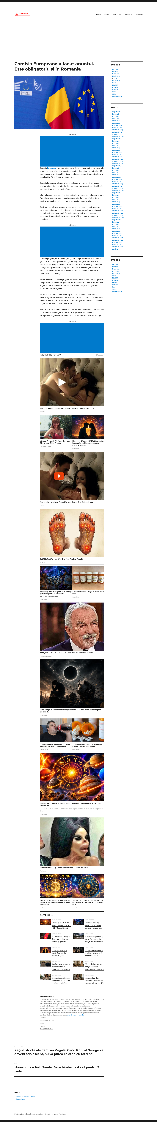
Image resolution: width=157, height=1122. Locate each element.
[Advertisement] (78, 45)
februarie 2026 (117, 125)
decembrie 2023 (117, 184)
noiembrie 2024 (117, 159)
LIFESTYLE (116, 81)
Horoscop (115, 74)
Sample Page (20, 1099)
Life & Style (116, 14)
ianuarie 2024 (117, 181)
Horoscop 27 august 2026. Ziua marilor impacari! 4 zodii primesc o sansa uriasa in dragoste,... (61, 955)
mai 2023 (115, 199)
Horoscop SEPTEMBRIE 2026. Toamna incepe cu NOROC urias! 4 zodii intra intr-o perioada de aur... (61, 928)
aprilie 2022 (116, 229)
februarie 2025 (117, 152)
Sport (114, 92)
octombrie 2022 (117, 215)
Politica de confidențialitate (25, 1097)
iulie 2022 (115, 222)
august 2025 (116, 139)
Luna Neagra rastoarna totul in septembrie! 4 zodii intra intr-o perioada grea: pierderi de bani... (94, 955)
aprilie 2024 (116, 175)
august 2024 (116, 166)
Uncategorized (117, 96)
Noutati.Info (18, 1114)
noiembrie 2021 (117, 240)
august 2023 (116, 193)
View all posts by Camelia (75, 1015)
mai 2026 (115, 118)
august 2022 (116, 220)
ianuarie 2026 (117, 127)
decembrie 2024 (117, 157)
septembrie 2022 (118, 217)
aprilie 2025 (116, 148)
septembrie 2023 (118, 190)
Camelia (43, 1017)
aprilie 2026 (116, 121)
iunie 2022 (115, 224)
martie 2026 (116, 123)
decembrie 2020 (117, 247)
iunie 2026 (116, 116)
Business (139, 14)
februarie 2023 (117, 206)
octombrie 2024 (117, 161)
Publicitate (115, 87)
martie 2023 (116, 204)
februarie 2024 (117, 179)
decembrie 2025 (117, 130)
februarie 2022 (117, 233)
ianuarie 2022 (117, 235)
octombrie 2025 (117, 134)
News (106, 14)
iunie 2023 (115, 197)
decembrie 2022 (117, 211)
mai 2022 (115, 226)
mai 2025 (115, 145)
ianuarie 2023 (116, 208)
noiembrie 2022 (117, 213)
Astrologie (115, 69)
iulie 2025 (115, 141)
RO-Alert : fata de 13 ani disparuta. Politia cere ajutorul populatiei (61, 939)
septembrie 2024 (118, 163)
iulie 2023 (115, 195)
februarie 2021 (117, 242)
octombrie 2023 (117, 188)
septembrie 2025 (118, 136)
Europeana (51, 168)
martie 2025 (116, 150)
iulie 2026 (115, 114)
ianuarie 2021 (116, 244)
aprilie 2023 (116, 202)
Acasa (98, 14)
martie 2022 (116, 231)
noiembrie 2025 (117, 132)
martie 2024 (116, 177)
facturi (50, 1029)
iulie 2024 (115, 168)
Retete (116, 78)
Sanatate (128, 14)
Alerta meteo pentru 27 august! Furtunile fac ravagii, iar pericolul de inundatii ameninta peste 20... (94, 942)
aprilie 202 (115, 249)
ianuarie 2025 (117, 154)
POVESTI (115, 85)
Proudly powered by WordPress (55, 1114)
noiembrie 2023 (117, 186)
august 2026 (116, 112)
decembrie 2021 (117, 238)
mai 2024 (115, 172)
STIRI (114, 94)
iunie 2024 (115, 170)
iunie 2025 (115, 143)
